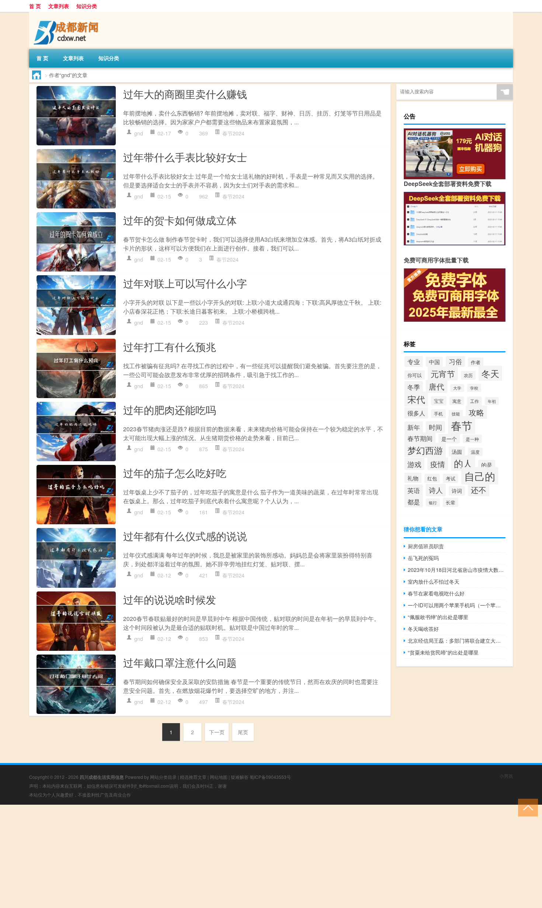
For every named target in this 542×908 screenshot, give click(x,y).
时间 (435, 427)
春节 (461, 425)
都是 (413, 501)
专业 (413, 361)
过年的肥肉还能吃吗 (169, 409)
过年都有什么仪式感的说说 (185, 535)
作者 (475, 362)
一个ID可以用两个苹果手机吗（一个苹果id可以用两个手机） (456, 605)
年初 (492, 401)
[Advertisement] (221, 856)
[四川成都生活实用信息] (68, 14)
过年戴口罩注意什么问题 (180, 662)
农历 (468, 375)
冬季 (413, 386)
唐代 (436, 386)
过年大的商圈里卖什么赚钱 (185, 93)
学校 (474, 388)
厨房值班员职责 (426, 546)
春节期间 (419, 438)
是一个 (449, 438)
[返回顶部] (526, 807)
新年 (413, 427)
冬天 (490, 373)
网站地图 (218, 777)
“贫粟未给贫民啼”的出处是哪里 (443, 652)
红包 (432, 478)
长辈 (450, 502)
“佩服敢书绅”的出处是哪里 (438, 617)
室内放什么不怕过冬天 (433, 581)
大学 (457, 388)
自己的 (479, 475)
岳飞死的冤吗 (423, 558)
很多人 (416, 412)
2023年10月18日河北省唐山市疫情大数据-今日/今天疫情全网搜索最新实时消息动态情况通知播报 (456, 569)
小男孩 (506, 776)
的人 (463, 463)
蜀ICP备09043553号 (270, 777)
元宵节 (443, 373)
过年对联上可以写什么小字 (185, 283)
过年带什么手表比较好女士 (185, 156)
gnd (138, 133)
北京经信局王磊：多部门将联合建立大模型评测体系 (456, 640)
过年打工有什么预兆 (169, 346)
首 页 (35, 6)
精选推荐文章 (193, 777)
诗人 (436, 490)
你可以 (414, 375)
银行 (433, 502)
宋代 (416, 399)
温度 (475, 452)
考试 (450, 478)
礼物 (412, 478)
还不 (478, 489)
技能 (456, 414)
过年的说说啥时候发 (169, 599)
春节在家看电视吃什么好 (436, 593)
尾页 (243, 732)
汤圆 (457, 451)
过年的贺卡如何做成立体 (180, 220)
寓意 (456, 401)
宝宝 (439, 400)
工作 (474, 401)
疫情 (437, 464)
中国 (434, 362)
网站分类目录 (163, 777)
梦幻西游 (425, 450)
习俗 (455, 361)
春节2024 (233, 133)
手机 (438, 413)
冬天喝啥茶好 (423, 628)
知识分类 (86, 6)
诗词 (457, 490)
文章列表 (58, 6)
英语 (413, 490)
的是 (486, 465)
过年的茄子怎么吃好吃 (174, 472)
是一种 (472, 439)
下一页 (217, 732)
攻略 (476, 412)
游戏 (414, 464)
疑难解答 (240, 777)
